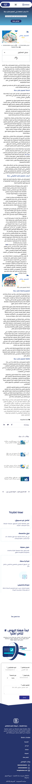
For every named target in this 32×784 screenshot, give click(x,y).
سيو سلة (27, 154)
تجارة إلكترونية (24, 420)
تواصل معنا (26, 757)
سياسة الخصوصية (21, 781)
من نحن (27, 746)
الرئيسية (26, 742)
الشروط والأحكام (10, 781)
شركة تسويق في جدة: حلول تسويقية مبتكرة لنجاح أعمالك (13, 454)
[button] (15, 4)
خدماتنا (27, 750)
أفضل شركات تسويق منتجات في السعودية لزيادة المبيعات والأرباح (12, 466)
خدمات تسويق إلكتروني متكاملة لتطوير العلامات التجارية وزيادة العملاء (12, 443)
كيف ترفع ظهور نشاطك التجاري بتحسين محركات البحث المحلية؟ (12, 478)
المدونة (27, 753)
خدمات (20, 729)
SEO (7, 245)
